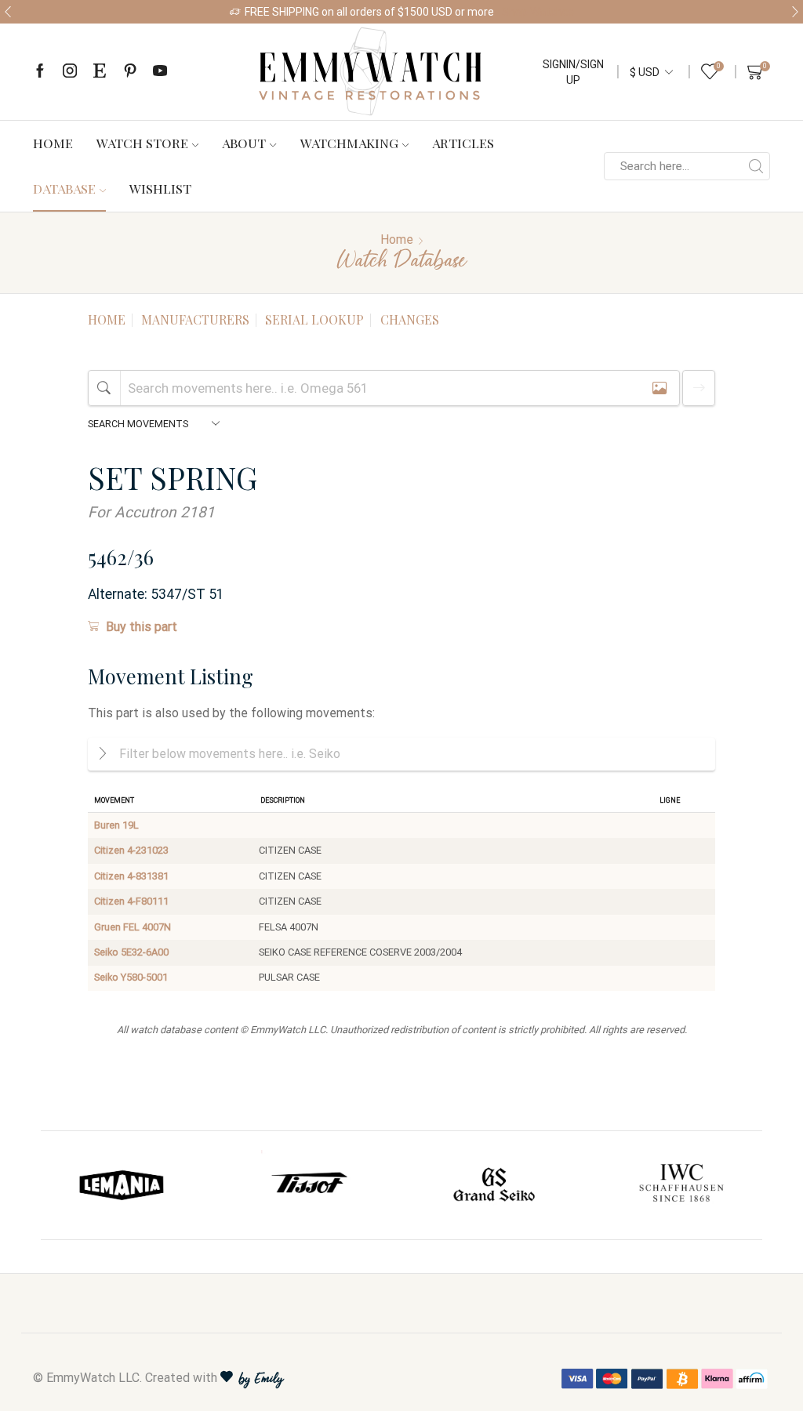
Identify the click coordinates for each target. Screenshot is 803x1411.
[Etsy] (100, 71)
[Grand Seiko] (494, 1185)
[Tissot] (309, 1185)
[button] (7, 12)
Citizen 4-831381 (131, 876)
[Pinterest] (130, 71)
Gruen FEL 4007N (132, 927)
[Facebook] (40, 71)
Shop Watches (538, 11)
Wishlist (160, 188)
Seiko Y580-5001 (131, 977)
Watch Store (142, 142)
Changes (409, 319)
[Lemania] (122, 1185)
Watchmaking (349, 142)
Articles (463, 142)
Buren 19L (116, 825)
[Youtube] (160, 71)
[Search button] (756, 166)
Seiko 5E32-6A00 (131, 952)
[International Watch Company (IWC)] (681, 1185)
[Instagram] (70, 71)
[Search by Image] (659, 387)
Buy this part (141, 626)
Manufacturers (195, 319)
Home (53, 142)
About (244, 142)
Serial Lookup (314, 319)
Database (64, 188)
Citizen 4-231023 (131, 850)
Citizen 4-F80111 (131, 901)
